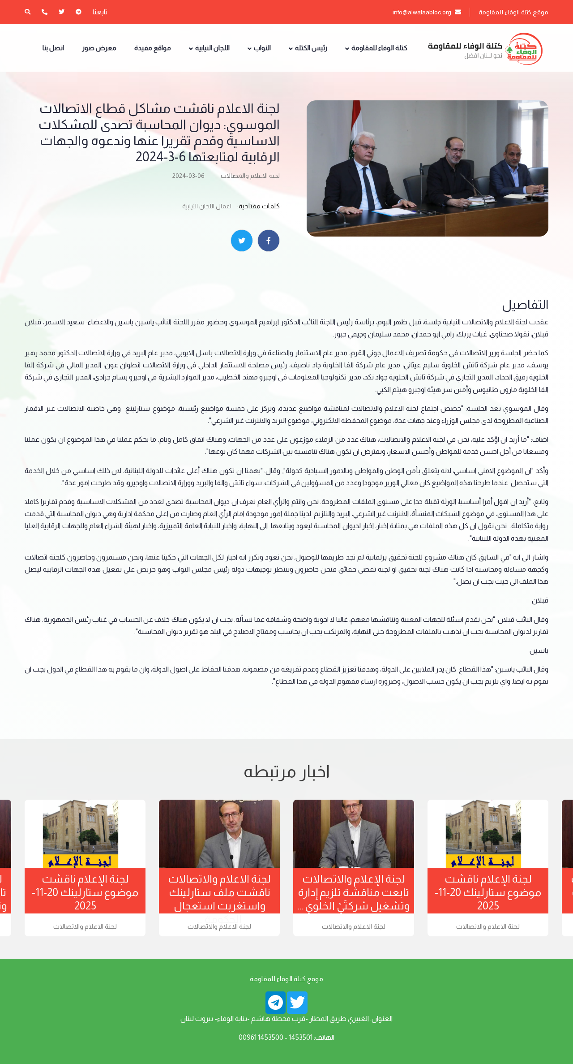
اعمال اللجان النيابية (206, 206)
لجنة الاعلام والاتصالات (250, 175)
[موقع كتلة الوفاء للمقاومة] (484, 48)
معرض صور (99, 48)
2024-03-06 (188, 175)
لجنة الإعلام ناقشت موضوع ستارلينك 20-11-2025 (85, 892)
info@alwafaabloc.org (423, 12)
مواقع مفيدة (152, 48)
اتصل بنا (53, 48)
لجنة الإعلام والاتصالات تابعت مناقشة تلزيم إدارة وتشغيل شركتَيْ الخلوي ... (354, 892)
